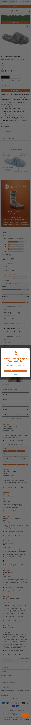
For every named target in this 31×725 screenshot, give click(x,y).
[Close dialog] (29, 349)
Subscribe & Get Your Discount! (15, 371)
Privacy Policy (15, 374)
